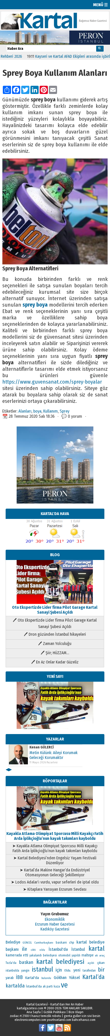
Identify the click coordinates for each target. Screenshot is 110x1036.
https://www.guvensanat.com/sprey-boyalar (52, 382)
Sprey (64, 411)
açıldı (90, 963)
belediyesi (50, 955)
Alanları (24, 411)
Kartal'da (32, 977)
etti (25, 955)
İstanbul (78, 949)
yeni (76, 970)
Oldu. (67, 970)
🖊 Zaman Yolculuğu (54, 643)
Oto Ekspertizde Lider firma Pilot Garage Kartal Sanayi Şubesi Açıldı (54, 610)
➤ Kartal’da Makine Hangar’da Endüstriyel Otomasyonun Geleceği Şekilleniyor (55, 872)
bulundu (46, 978)
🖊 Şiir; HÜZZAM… (55, 652)
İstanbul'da (58, 949)
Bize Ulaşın (76, 1012)
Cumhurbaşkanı (43, 942)
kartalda (15, 986)
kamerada (14, 955)
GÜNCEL (27, 942)
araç (102, 955)
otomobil (64, 955)
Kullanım (50, 411)
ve (64, 985)
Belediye (13, 942)
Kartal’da (93, 977)
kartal (97, 949)
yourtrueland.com (59, 1020)
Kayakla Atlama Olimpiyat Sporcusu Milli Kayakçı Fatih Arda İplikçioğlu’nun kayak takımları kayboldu (54, 836)
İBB (19, 977)
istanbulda (12, 970)
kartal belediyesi (60, 961)
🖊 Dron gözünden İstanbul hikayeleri (55, 634)
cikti (33, 950)
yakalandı (35, 955)
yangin (25, 970)
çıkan (101, 963)
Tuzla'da (11, 963)
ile (24, 949)
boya (37, 411)
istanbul (42, 969)
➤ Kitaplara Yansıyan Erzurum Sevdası (54, 889)
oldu (42, 950)
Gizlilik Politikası (54, 1012)
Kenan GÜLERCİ (41, 747)
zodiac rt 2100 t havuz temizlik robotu (35, 1016)
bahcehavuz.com (83, 1020)
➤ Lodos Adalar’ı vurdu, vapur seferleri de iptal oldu (55, 882)
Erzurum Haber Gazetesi (55, 924)
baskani (61, 942)
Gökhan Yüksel (67, 977)
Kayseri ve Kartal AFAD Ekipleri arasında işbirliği (64, 56)
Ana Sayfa (34, 1012)
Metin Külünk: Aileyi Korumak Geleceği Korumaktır (53, 755)
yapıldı (76, 955)
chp (71, 942)
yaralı (10, 978)
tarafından (89, 970)
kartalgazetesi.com (30, 1008)
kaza (57, 986)
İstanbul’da (34, 986)
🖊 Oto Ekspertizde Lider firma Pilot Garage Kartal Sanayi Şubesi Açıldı (55, 623)
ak (96, 955)
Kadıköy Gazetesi (54, 929)
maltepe (88, 955)
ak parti (48, 986)
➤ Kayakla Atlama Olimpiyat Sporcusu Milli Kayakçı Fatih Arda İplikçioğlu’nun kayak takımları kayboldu (54, 848)
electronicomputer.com (30, 1020)
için (59, 970)
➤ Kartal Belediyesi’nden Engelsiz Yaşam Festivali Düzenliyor (54, 860)
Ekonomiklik (55, 919)
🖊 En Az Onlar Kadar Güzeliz (55, 662)
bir (101, 969)
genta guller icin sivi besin (82, 1016)
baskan (26, 962)
